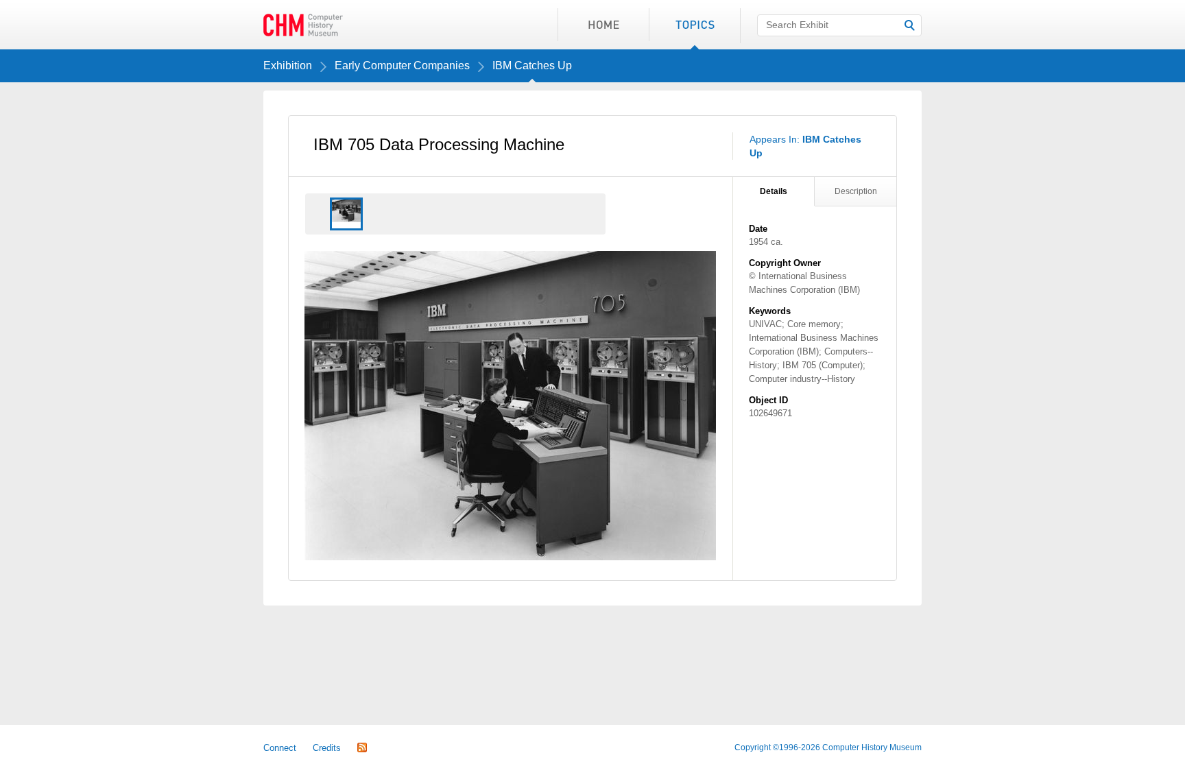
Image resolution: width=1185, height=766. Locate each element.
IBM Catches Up (532, 65)
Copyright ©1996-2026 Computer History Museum (828, 747)
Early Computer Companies (402, 65)
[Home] (603, 24)
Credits (327, 748)
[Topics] (694, 24)
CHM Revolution (303, 24)
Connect (279, 748)
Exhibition (287, 65)
